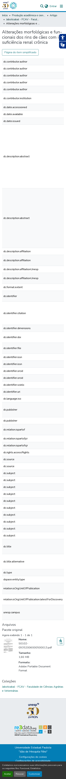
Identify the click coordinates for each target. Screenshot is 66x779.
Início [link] (5, 15)
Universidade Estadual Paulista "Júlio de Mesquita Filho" (33, 749)
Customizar (34, 773)
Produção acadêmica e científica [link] (29, 15)
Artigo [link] (53, 15)
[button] (13, 5)
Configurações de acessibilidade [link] (33, 760)
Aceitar (7, 773)
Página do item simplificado (20, 52)
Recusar (20, 773)
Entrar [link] (53, 6)
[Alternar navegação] (61, 6)
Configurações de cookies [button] (33, 757)
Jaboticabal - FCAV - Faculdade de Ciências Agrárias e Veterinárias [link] (23, 19)
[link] (60, 641)
